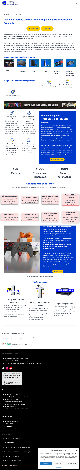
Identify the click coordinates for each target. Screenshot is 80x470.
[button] (77, 450)
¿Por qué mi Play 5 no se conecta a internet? (16, 447)
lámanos (48, 28)
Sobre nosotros (9, 424)
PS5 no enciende (30, 214)
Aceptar (45, 463)
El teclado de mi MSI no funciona (12, 461)
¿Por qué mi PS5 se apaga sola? (12, 438)
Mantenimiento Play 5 (50, 196)
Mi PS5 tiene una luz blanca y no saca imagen (16, 452)
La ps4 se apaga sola (64, 304)
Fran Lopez (9, 14)
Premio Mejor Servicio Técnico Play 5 (16, 397)
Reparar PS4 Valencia (11, 399)
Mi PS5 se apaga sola (9, 196)
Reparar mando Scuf (11, 406)
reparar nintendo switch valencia (15, 404)
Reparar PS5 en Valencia (12, 394)
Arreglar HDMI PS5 (8, 443)
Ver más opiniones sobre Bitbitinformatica (40, 276)
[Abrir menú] (76, 3)
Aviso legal (58, 467)
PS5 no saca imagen (29, 197)
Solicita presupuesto (57, 159)
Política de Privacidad (11, 421)
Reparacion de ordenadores (13, 401)
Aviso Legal (8, 426)
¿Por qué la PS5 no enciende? (11, 456)
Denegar (58, 463)
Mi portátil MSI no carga (9, 465)
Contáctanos (58, 271)
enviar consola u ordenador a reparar (16, 409)
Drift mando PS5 (9, 214)
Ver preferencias (71, 463)
